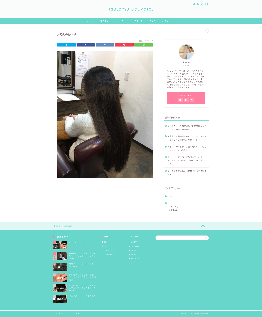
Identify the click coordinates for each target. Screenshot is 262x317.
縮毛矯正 (175, 210)
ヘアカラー (176, 206)
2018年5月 (135, 259)
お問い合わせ (168, 21)
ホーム (90, 21)
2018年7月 (135, 254)
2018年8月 (135, 250)
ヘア (170, 203)
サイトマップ (81, 314)
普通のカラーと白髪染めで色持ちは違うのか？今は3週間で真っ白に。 (187, 128)
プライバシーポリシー (63, 314)
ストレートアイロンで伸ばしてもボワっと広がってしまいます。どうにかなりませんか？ (187, 160)
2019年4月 (135, 242)
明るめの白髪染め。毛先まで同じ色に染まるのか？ (187, 173)
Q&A (170, 196)
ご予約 (152, 21)
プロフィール (106, 21)
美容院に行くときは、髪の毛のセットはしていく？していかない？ (187, 148)
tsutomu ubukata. (131, 9)
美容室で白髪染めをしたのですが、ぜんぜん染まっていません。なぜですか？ (187, 138)
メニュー (123, 21)
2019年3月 (135, 246)
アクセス (138, 21)
